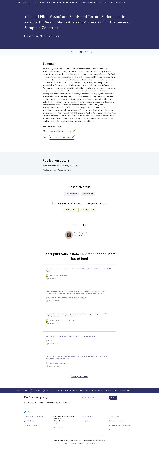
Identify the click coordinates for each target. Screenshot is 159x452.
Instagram (73, 443)
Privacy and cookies (115, 421)
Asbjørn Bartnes (78, 440)
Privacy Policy (113, 416)
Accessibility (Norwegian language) (120, 425)
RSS (110, 430)
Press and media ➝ (87, 416)
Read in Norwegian (88, 52)
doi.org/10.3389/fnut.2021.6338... (61, 131)
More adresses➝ (57, 427)
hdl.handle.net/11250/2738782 (60, 137)
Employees (84, 421)
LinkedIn (66, 443)
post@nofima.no (29, 421)
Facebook (80, 443)
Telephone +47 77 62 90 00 (33, 416)
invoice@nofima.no (30, 425)
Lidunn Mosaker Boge (98, 440)
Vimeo (86, 443)
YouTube (92, 443)
